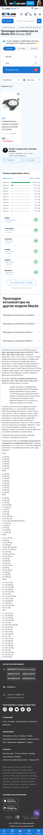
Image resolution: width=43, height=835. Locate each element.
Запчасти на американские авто (15, 760)
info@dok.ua (11, 687)
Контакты (33, 721)
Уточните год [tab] (12, 70)
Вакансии (6, 725)
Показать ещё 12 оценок (23, 282)
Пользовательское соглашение (14, 739)
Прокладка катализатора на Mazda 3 (19, 324)
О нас (5, 721)
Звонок (4, 833)
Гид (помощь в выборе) (12, 757)
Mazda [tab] (9, 57)
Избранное (29, 833)
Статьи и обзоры (21, 753)
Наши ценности (22, 721)
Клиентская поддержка (16, 742)
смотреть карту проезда (15, 697)
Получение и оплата (10, 736)
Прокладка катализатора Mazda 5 (17, 332)
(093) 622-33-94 (29, 678)
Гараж (20, 831)
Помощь (29, 742)
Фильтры (30, 80)
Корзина (38, 833)
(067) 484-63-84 (14, 678)
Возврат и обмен (25, 736)
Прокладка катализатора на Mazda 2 (19, 315)
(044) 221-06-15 (14, 674)
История (11, 721)
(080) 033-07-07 (13, 669)
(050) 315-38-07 (29, 674)
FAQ (4, 742)
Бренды (32, 753)
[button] (8, 21)
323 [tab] (7, 63)
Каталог (12, 833)
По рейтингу (7, 80)
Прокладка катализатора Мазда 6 (18, 341)
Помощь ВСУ (34, 760)
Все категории (8, 753)
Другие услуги (33, 739)
